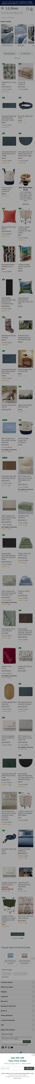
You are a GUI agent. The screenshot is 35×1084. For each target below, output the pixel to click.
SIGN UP (29, 1068)
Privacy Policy (17, 1078)
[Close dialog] (33, 1055)
